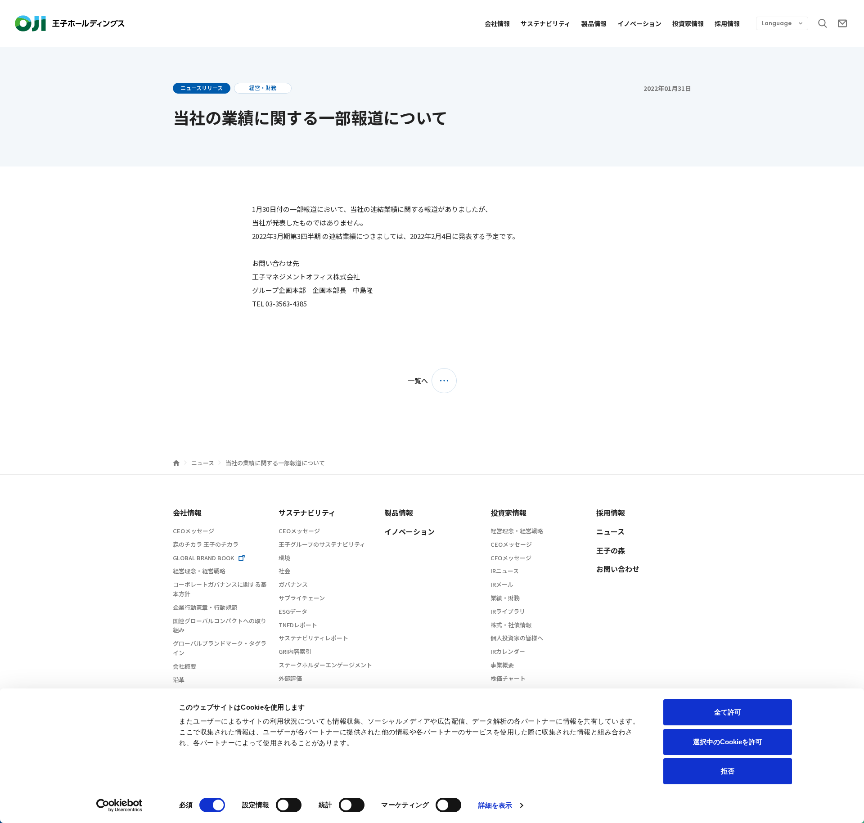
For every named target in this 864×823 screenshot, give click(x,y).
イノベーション (639, 23)
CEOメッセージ (193, 530)
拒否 (727, 771)
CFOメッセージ (510, 557)
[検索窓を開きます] (822, 23)
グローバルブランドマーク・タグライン (219, 648)
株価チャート (508, 678)
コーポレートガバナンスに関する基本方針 (219, 589)
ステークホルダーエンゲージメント (325, 665)
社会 (284, 571)
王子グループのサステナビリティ (322, 544)
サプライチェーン (302, 598)
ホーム (176, 462)
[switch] (289, 805)
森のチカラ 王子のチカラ (205, 544)
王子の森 (610, 550)
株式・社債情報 (510, 625)
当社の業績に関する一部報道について (275, 463)
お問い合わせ (842, 23)
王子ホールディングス (69, 23)
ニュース (203, 463)
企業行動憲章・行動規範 (205, 607)
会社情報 (497, 23)
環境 (284, 557)
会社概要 (184, 666)
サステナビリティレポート (313, 638)
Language (777, 23)
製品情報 (594, 23)
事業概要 (502, 665)
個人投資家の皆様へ (516, 638)
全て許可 (727, 712)
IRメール (501, 584)
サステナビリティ (546, 23)
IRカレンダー (507, 651)
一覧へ (418, 380)
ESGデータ (293, 611)
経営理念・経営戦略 (199, 571)
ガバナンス (293, 584)
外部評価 (290, 678)
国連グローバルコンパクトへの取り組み (219, 625)
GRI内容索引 (295, 651)
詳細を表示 (495, 805)
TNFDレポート (298, 625)
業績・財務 (505, 598)
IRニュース (504, 571)
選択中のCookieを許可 (727, 742)
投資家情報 (688, 23)
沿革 (178, 679)
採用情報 (727, 23)
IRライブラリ (507, 611)
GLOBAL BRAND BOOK (203, 557)
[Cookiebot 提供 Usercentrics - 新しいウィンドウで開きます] (119, 805)
